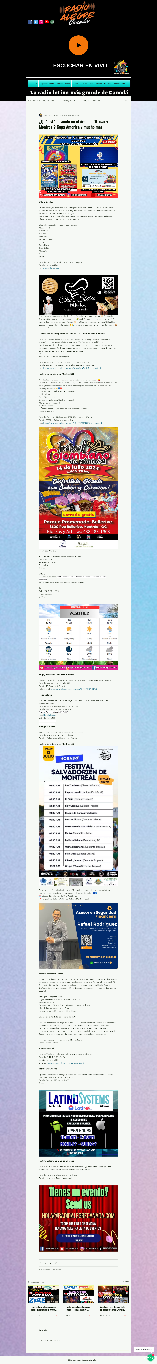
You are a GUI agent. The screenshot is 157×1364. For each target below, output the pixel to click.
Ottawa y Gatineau (69, 100)
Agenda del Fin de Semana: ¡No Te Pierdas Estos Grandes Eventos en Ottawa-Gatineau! (112, 1308)
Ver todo (126, 1282)
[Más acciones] (116, 115)
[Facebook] (30, 22)
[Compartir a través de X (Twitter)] (45, 1263)
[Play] (78, 45)
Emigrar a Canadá (91, 100)
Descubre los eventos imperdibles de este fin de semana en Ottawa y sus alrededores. (43, 1308)
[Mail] (52, 22)
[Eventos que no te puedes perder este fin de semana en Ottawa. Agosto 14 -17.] (78, 1294)
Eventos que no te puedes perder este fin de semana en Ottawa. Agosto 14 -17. (78, 1308)
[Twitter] (36, 22)
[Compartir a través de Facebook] (40, 1263)
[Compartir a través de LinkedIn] (50, 1263)
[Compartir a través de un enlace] (56, 1263)
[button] (126, 100)
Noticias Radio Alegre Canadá (42, 100)
